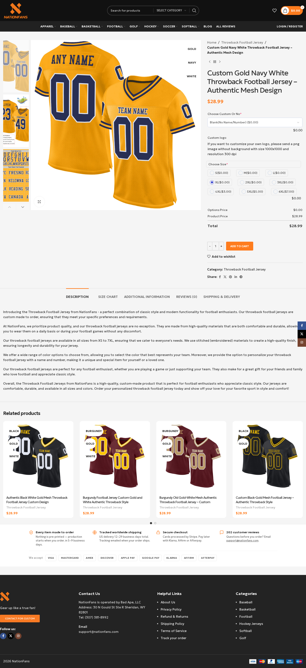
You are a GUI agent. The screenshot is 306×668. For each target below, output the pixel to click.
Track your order (173, 638)
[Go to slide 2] (155, 523)
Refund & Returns (174, 617)
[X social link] (225, 277)
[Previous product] (209, 61)
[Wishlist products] (274, 10)
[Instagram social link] (18, 636)
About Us (168, 602)
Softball (245, 631)
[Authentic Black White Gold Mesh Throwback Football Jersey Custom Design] (38, 458)
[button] (9, 207)
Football (245, 617)
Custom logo (217, 138)
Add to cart (239, 246)
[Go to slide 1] (151, 523)
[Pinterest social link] (230, 277)
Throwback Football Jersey (242, 42)
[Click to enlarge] (39, 201)
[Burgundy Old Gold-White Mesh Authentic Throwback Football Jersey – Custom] (191, 458)
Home (211, 42)
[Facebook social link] (219, 277)
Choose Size (218, 164)
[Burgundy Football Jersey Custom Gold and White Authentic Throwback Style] (115, 458)
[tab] (77, 294)
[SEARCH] (194, 10)
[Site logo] (15, 10)
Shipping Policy (172, 624)
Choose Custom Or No (225, 114)
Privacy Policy (171, 609)
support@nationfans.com (242, 540)
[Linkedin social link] (235, 277)
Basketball (247, 609)
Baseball (245, 602)
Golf (242, 638)
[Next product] (219, 61)
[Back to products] (214, 61)
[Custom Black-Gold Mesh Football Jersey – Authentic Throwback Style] (268, 458)
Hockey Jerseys (251, 624)
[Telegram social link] (241, 277)
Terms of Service (174, 631)
